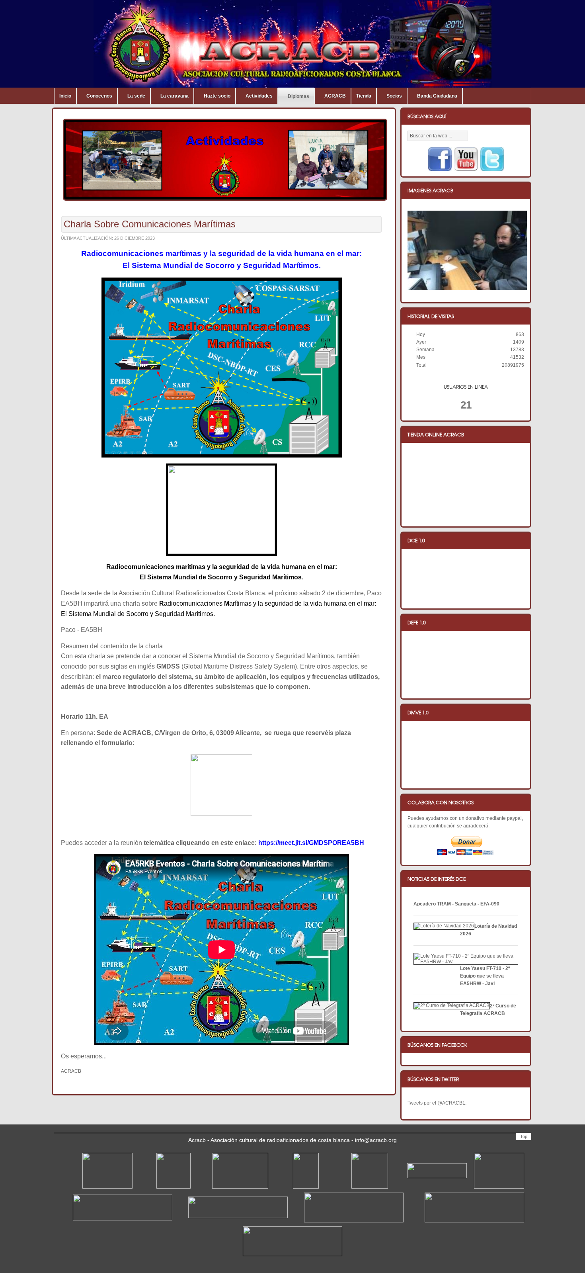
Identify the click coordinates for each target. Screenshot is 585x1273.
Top (523, 1136)
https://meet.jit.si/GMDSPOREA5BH (311, 842)
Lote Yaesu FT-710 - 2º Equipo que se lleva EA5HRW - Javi (485, 976)
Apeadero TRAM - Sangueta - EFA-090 (456, 904)
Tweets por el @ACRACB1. (437, 1103)
